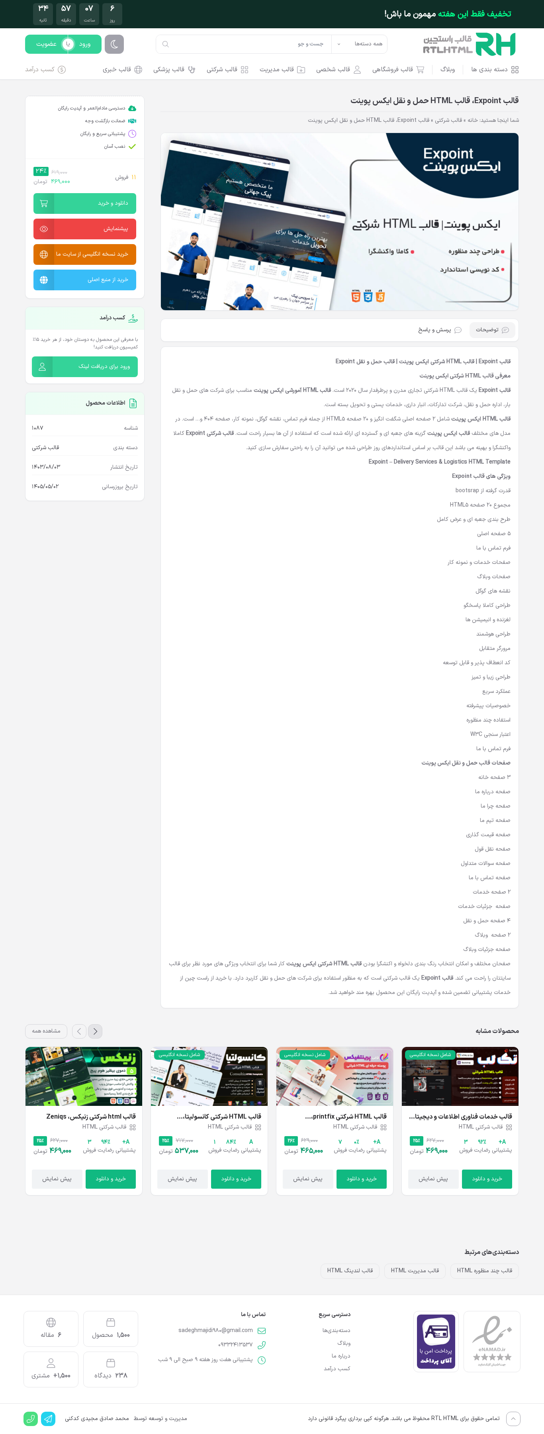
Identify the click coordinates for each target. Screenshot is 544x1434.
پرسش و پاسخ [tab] (434, 330)
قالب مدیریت (277, 69)
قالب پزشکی (168, 69)
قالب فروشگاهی (392, 69)
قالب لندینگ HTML (350, 1271)
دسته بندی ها (489, 69)
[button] (84, 203)
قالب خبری (117, 69)
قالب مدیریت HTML (415, 1271)
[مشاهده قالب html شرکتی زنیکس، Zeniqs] (83, 1076)
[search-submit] (166, 44)
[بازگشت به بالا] (513, 1419)
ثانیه (43, 20)
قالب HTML (317, 390)
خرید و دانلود (487, 1179)
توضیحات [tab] (487, 330)
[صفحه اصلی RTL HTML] (469, 44)
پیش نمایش (433, 1179)
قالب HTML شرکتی (446, 390)
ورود (84, 44)
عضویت (46, 44)
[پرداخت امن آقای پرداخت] (436, 1341)
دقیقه (66, 20)
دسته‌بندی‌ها (336, 1331)
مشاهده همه (46, 1031)
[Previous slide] (95, 1031)
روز (112, 20)
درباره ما (341, 1356)
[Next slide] (79, 1031)
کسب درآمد (40, 69)
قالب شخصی (333, 69)
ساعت (89, 20)
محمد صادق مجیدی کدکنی (97, 1419)
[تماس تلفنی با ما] (30, 1419)
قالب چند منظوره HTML (484, 1271)
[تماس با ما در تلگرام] (48, 1419)
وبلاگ (447, 69)
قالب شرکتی (222, 69)
